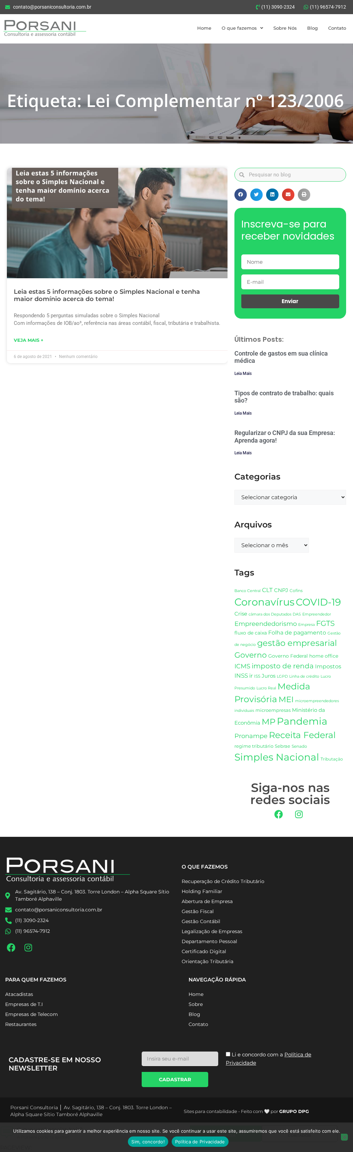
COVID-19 (318, 602)
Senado (299, 746)
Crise (240, 613)
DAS (297, 614)
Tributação (332, 759)
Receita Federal (302, 734)
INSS (241, 675)
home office (323, 656)
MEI (286, 699)
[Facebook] (278, 814)
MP (268, 721)
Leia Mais (243, 373)
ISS (257, 676)
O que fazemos (239, 28)
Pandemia (302, 721)
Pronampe (251, 735)
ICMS (242, 666)
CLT (267, 590)
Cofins (296, 590)
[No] (344, 1137)
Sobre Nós (285, 28)
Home (204, 28)
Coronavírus (264, 602)
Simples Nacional (276, 757)
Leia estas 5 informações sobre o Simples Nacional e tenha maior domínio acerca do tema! (107, 295)
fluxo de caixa (250, 633)
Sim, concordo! (148, 1141)
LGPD (282, 676)
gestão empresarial (297, 643)
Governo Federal (288, 656)
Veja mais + (28, 340)
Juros (268, 676)
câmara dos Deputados (270, 614)
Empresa (306, 624)
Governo (250, 654)
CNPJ (281, 590)
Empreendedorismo (265, 624)
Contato (337, 28)
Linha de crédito (304, 676)
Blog (312, 28)
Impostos (328, 666)
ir (251, 675)
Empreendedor (316, 614)
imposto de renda (283, 665)
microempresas (273, 710)
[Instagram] (298, 814)
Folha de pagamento (297, 632)
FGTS (325, 623)
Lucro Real (266, 688)
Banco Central (247, 590)
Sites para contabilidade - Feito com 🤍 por (246, 1111)
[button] (240, 194)
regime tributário (253, 746)
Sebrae (282, 746)
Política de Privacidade (200, 1141)
